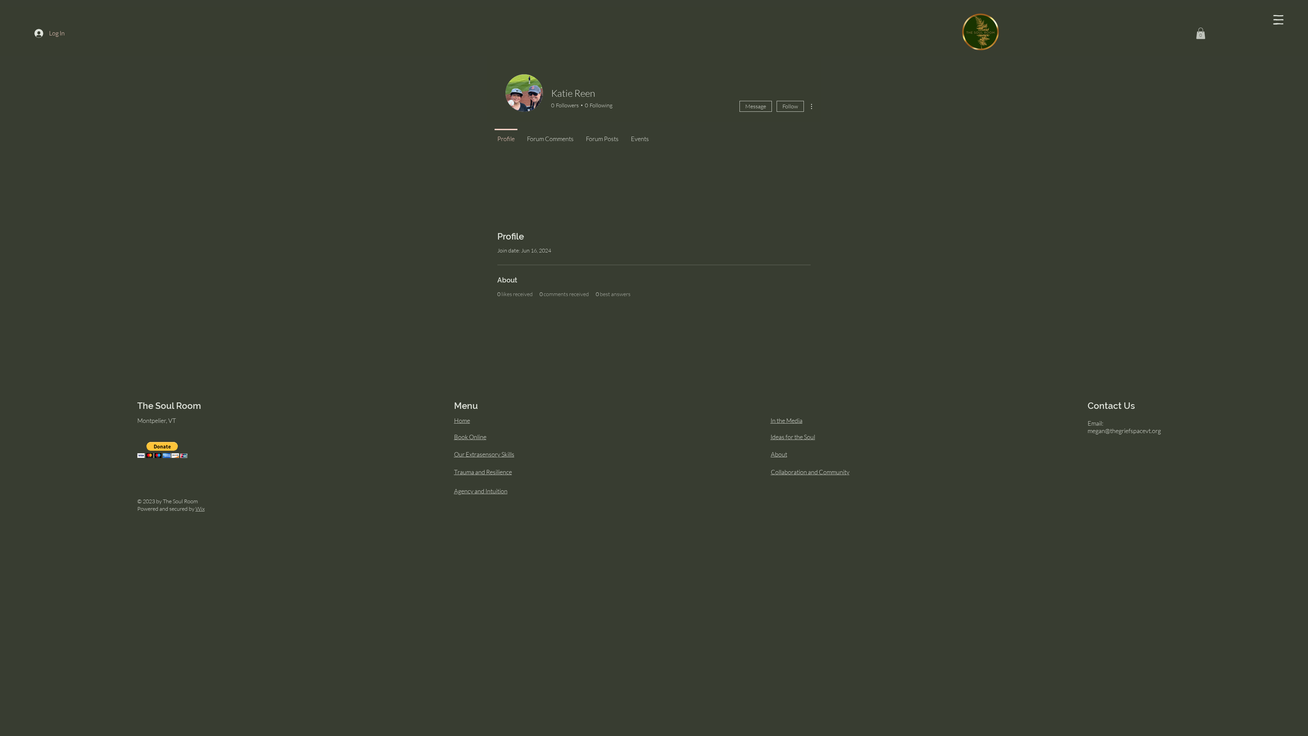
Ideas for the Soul (792, 437)
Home (462, 420)
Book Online (470, 437)
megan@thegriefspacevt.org (1124, 430)
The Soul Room (169, 406)
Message (755, 106)
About (779, 454)
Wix (200, 508)
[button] (1278, 20)
